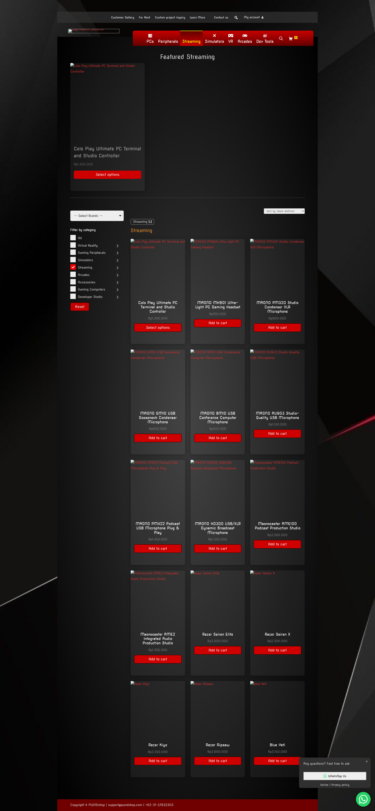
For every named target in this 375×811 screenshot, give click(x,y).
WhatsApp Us (337, 776)
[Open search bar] (281, 38)
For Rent (144, 17)
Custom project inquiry (170, 17)
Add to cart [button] (218, 323)
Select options (107, 175)
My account (252, 17)
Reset (79, 307)
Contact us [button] (221, 17)
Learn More (197, 17)
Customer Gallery (122, 17)
